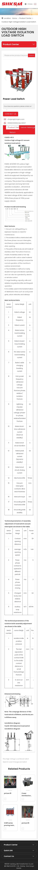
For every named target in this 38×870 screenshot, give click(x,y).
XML (18, 866)
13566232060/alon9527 (16, 123)
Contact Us (10, 114)
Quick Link (8, 850)
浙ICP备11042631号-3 (10, 866)
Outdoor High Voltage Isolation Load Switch (19, 22)
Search (31, 55)
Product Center (25, 18)
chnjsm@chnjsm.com (15, 119)
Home (14, 18)
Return (13, 132)
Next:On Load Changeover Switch (15, 762)
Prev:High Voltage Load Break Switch (16, 759)
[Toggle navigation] (34, 4)
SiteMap (22, 866)
